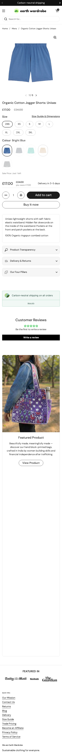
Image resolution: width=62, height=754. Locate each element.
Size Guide (8, 719)
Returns (6, 706)
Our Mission (8, 697)
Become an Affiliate (13, 728)
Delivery (6, 714)
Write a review (31, 337)
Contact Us (8, 702)
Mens (14, 28)
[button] (57, 11)
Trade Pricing (9, 723)
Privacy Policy (9, 732)
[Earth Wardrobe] (30, 11)
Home (5, 28)
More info (31, 303)
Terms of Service (11, 736)
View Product (31, 463)
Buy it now (31, 205)
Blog (4, 710)
